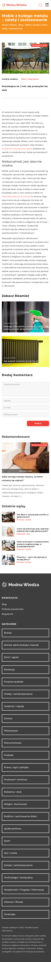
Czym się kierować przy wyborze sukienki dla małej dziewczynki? (33, 530)
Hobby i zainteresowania (18, 694)
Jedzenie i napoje (14, 706)
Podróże (8, 755)
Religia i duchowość (15, 804)
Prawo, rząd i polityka (16, 767)
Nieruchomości (12, 743)
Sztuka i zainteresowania (18, 865)
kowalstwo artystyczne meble (17, 149)
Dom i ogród (11, 657)
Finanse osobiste (13, 681)
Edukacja (9, 669)
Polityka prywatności (13, 609)
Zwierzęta (9, 914)
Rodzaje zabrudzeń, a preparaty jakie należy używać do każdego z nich (23, 327)
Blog (4, 604)
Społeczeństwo (12, 828)
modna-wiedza (10, 79)
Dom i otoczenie (29, 79)
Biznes (8, 632)
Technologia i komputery (18, 877)
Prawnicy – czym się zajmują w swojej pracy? (32, 558)
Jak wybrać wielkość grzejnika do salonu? (21, 362)
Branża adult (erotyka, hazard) (21, 645)
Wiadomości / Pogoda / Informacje (24, 889)
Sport (7, 841)
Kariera (8, 718)
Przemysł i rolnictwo (15, 779)
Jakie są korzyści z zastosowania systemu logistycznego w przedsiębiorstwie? (33, 544)
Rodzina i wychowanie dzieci (20, 816)
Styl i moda (10, 853)
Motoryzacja (11, 730)
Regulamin (7, 614)
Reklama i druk (13, 792)
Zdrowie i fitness (13, 902)
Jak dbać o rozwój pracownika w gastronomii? (33, 515)
